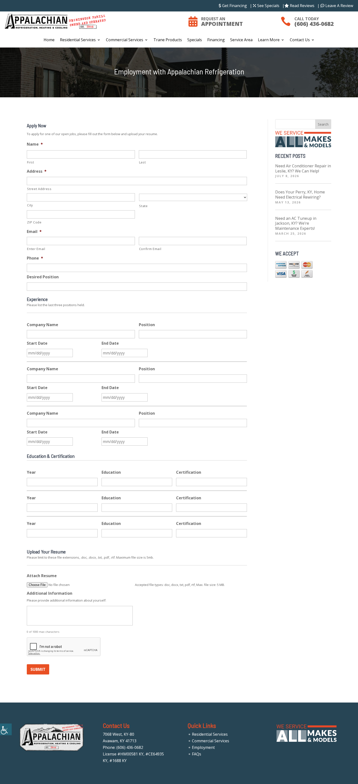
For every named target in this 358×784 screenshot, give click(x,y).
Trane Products (167, 40)
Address (37, 171)
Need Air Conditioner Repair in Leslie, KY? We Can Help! (303, 168)
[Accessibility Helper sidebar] (6, 729)
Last (142, 162)
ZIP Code (34, 222)
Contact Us (300, 40)
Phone (35, 258)
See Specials (267, 5)
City (30, 205)
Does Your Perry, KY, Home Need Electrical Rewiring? (300, 194)
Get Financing (234, 5)
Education (111, 472)
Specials (194, 40)
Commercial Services (124, 40)
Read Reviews (301, 5)
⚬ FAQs (194, 754)
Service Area (241, 40)
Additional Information (49, 593)
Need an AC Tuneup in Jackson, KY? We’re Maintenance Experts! (295, 223)
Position (147, 324)
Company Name (42, 324)
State (143, 206)
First (30, 162)
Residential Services (78, 40)
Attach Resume (42, 575)
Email (34, 231)
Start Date (37, 343)
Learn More (269, 40)
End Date (110, 343)
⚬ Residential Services (208, 734)
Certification (188, 472)
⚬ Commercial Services (208, 741)
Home (49, 40)
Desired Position (43, 277)
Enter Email (36, 249)
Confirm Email (150, 249)
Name (35, 144)
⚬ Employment (201, 747)
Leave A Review (338, 5)
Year (31, 472)
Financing (216, 40)
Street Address (39, 189)
